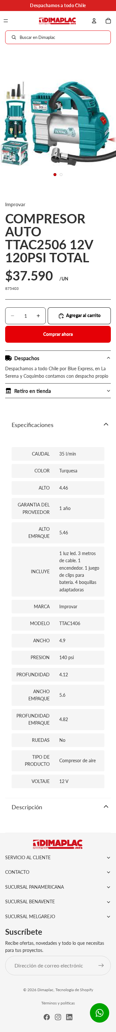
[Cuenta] (94, 21)
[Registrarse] (101, 965)
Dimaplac (45, 989)
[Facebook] (47, 1017)
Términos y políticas (58, 1003)
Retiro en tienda (32, 391)
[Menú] (6, 21)
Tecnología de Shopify (74, 989)
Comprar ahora (58, 334)
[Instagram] (58, 1017)
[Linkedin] (69, 1017)
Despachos (26, 358)
